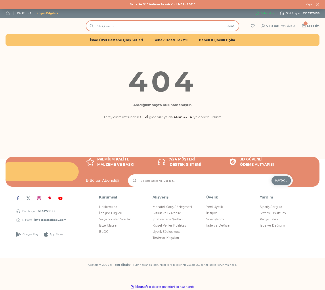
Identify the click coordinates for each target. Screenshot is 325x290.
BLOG (104, 232)
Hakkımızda (108, 207)
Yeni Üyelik (214, 207)
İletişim (211, 213)
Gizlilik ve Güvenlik (167, 213)
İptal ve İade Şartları (168, 219)
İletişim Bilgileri (110, 213)
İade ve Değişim (218, 225)
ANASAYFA (183, 117)
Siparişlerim (215, 219)
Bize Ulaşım (108, 225)
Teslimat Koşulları (166, 238)
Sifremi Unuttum (273, 213)
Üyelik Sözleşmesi (166, 232)
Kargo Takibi (269, 219)
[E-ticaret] (162, 287)
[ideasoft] (139, 287)
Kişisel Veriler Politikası (170, 225)
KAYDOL (281, 180)
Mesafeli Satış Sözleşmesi (172, 207)
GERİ (144, 117)
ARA (231, 26)
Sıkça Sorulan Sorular (115, 219)
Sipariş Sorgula (271, 207)
